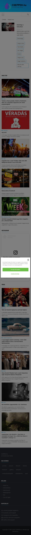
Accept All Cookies (15, 269)
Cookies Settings (15, 273)
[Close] (28, 260)
